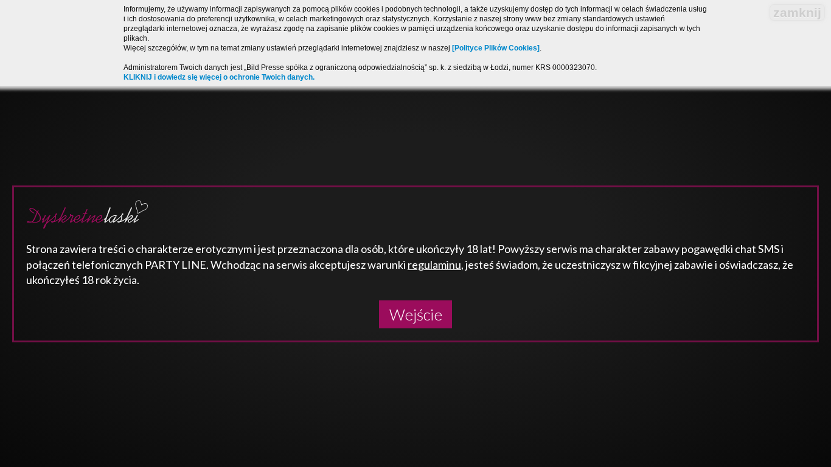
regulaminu (434, 264)
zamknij (797, 12)
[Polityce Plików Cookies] (496, 48)
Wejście (415, 314)
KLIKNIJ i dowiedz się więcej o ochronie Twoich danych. (219, 77)
